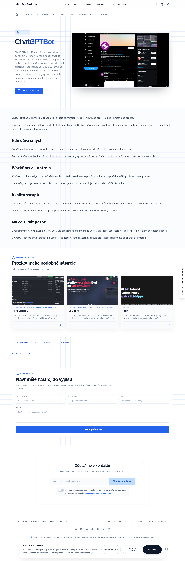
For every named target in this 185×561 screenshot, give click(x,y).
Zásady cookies (138, 522)
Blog (112, 4)
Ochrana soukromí (158, 522)
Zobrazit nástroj (28, 90)
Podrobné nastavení (131, 549)
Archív (111, 522)
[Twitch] (98, 529)
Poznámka (20, 408)
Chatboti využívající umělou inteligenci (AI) (85, 14)
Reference (101, 4)
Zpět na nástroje (21, 353)
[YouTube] (87, 529)
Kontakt (122, 4)
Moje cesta (70, 4)
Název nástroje (22, 396)
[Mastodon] (92, 529)
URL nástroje (73, 396)
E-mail (122, 396)
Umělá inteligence (46, 14)
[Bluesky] (103, 529)
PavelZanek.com (31, 521)
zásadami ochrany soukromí (99, 493)
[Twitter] (76, 529)
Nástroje (28, 14)
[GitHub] (109, 529)
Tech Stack (86, 4)
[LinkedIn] (81, 529)
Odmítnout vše (111, 549)
